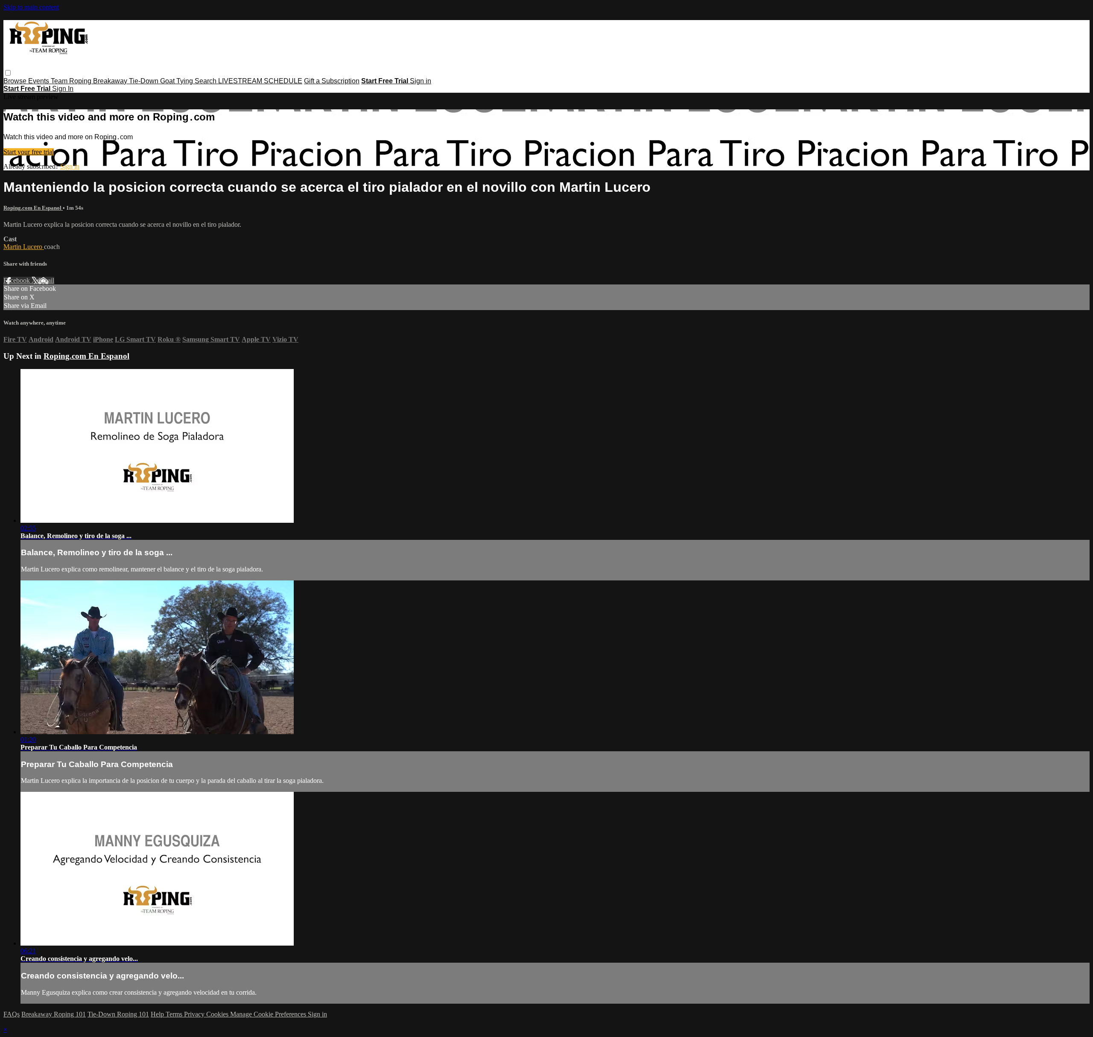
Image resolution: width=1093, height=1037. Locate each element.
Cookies (218, 1014)
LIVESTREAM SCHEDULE (260, 81)
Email (46, 280)
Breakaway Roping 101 (53, 1014)
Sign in (420, 81)
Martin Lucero (23, 246)
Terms (175, 1014)
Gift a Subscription (331, 81)
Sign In (62, 88)
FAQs (11, 1014)
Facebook (17, 280)
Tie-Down (144, 81)
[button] (8, 73)
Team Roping (72, 81)
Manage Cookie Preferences (269, 1014)
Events (39, 81)
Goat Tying (177, 81)
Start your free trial (28, 151)
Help (158, 1014)
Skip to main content (31, 7)
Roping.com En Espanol (33, 208)
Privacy (195, 1014)
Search (206, 81)
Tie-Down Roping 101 (118, 1014)
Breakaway (111, 81)
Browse (15, 81)
